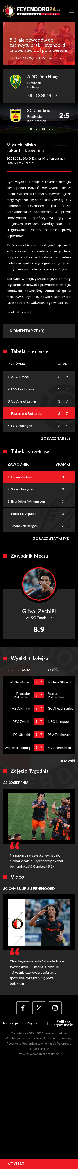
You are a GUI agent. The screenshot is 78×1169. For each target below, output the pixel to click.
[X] (39, 1007)
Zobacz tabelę (55, 438)
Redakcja (10, 1023)
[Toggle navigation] (71, 11)
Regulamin (35, 1023)
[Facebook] (22, 1007)
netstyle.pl (53, 1054)
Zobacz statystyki (51, 538)
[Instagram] (55, 1007)
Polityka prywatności (63, 1023)
